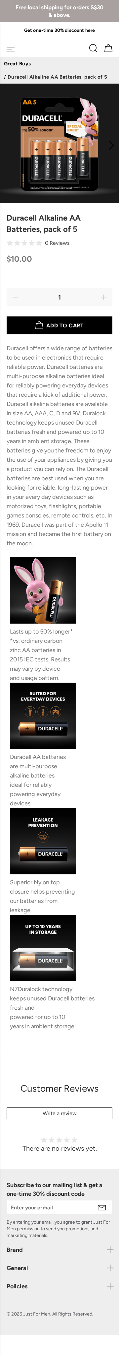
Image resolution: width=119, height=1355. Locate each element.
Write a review (60, 1113)
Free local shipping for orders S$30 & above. (59, 11)
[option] (59, 30)
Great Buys (17, 64)
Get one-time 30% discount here (59, 30)
